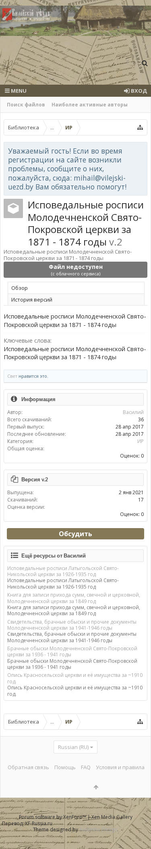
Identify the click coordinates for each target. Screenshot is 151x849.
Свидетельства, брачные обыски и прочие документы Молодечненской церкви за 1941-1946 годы (72, 624)
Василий (133, 412)
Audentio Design (98, 829)
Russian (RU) (73, 747)
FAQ (86, 767)
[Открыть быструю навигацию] (140, 127)
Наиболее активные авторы (90, 104)
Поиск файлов (26, 104)
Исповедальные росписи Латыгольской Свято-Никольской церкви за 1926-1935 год (63, 571)
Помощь (65, 767)
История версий (31, 299)
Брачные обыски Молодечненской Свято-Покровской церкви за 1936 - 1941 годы (72, 651)
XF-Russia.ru (38, 823)
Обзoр (19, 287)
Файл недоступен (76, 270)
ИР (140, 441)
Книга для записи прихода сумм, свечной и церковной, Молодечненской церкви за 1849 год (73, 597)
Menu (18, 90)
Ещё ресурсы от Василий (53, 555)
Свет (12, 376)
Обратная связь (28, 767)
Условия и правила (120, 767)
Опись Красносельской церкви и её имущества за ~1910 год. (75, 678)
